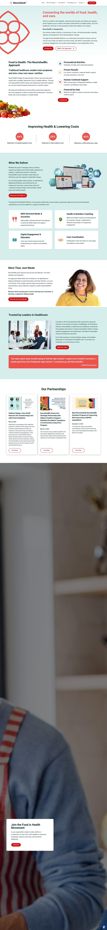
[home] (19, 2)
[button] (51, 2)
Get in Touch (92, 2)
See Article (15, 450)
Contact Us (16, 844)
